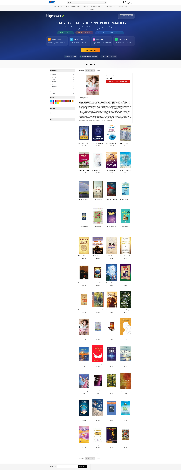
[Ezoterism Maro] (66, 107)
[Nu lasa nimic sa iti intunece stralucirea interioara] (125, 251)
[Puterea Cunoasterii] (98, 139)
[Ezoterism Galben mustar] (60, 107)
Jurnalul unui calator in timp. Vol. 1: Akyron (112, 343)
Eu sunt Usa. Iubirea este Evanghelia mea (84, 289)
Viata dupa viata (98, 205)
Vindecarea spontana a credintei (98, 451)
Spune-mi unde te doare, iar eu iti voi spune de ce (84, 316)
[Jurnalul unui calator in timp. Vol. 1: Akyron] (112, 332)
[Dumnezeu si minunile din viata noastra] (125, 360)
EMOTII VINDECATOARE (125, 343)
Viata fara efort (97, 233)
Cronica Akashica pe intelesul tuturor (112, 233)
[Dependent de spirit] (84, 332)
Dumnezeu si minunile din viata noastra (125, 370)
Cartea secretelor (84, 233)
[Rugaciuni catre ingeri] (98, 360)
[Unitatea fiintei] (125, 414)
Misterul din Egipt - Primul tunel (112, 451)
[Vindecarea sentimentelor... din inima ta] (98, 332)
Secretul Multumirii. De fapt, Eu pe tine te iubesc (98, 176)
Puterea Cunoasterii (98, 149)
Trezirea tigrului (126, 233)
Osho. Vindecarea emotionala (112, 149)
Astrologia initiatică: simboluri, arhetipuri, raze (84, 262)
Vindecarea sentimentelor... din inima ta (98, 343)
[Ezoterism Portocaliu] (73, 107)
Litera (63, 94)
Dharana (63, 87)
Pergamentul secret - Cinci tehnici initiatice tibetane (125, 289)
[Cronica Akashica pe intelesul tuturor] (112, 222)
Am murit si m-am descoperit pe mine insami (125, 176)
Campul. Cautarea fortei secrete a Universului (112, 370)
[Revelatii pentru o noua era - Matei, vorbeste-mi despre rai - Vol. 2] (84, 195)
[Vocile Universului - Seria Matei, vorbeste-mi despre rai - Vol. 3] (84, 360)
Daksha (63, 85)
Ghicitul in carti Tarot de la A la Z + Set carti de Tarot (125, 451)
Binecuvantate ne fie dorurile (112, 316)
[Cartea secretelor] (84, 222)
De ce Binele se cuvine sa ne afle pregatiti (98, 424)
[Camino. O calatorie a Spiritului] (125, 139)
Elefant (63, 118)
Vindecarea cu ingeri (84, 397)
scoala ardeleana (63, 98)
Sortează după (81, 77)
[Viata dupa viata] (98, 195)
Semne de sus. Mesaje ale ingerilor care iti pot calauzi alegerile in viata (84, 149)
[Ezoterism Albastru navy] (53, 107)
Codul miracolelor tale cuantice (98, 397)
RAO (63, 96)
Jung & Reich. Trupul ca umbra (112, 262)
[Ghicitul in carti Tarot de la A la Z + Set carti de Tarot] (125, 441)
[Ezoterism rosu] (53, 109)
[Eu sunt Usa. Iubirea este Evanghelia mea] (84, 278)
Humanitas (63, 92)
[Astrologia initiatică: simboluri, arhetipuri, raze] (84, 251)
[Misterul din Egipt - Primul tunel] (112, 441)
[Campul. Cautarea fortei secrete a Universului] (112, 360)
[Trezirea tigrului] (125, 222)
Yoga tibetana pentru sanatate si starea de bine (125, 397)
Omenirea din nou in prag (112, 289)
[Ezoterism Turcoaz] (56, 109)
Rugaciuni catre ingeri (97, 370)
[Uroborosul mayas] (125, 305)
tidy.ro (51, 68)
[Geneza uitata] (98, 278)
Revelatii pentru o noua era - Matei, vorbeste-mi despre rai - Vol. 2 (84, 205)
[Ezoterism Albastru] (51, 107)
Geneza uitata (97, 289)
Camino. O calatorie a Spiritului (125, 149)
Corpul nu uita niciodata (112, 424)
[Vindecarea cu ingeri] (84, 387)
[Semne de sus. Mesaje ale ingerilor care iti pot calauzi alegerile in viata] (84, 139)
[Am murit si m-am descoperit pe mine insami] (125, 166)
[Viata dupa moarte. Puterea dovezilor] (112, 166)
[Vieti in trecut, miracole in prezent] (112, 195)
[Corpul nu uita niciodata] (112, 414)
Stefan (63, 99)
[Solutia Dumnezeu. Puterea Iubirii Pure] (84, 414)
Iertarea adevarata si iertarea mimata (98, 316)
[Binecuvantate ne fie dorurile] (112, 305)
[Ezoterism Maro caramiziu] (68, 107)
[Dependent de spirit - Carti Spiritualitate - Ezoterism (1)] (93, 91)
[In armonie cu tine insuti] (112, 387)
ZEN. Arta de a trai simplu (125, 205)
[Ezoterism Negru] (70, 107)
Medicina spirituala (84, 176)
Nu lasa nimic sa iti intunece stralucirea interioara (125, 262)
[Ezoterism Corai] (58, 107)
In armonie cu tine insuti (112, 397)
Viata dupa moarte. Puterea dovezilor (112, 176)
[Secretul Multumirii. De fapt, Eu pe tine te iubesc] (98, 166)
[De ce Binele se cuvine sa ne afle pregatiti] (98, 414)
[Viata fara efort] (98, 222)
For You (63, 91)
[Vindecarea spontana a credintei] (98, 441)
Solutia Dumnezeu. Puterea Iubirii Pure (84, 424)
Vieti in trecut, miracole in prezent (112, 205)
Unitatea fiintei (125, 424)
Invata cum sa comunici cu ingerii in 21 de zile (84, 451)
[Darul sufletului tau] (98, 251)
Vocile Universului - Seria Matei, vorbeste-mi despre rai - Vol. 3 (84, 370)
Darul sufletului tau (98, 262)
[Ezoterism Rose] (51, 109)
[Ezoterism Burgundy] (56, 107)
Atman (63, 82)
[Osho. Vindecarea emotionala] (112, 139)
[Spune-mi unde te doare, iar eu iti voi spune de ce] (84, 305)
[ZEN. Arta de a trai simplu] (125, 195)
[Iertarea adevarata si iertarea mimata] (98, 305)
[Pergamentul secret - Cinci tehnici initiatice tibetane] (125, 278)
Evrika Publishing (63, 89)
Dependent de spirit (84, 343)
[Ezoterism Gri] (62, 107)
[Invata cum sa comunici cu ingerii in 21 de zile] (84, 441)
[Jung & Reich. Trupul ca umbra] (112, 251)
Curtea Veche (63, 84)
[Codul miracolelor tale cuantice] (98, 387)
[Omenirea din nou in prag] (112, 278)
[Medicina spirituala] (84, 166)
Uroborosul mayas (125, 316)
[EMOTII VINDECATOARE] (125, 332)
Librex (63, 120)
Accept (51, 64)
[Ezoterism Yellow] (58, 109)
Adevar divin (63, 80)
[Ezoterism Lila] (64, 107)
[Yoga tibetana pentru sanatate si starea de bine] (125, 387)
